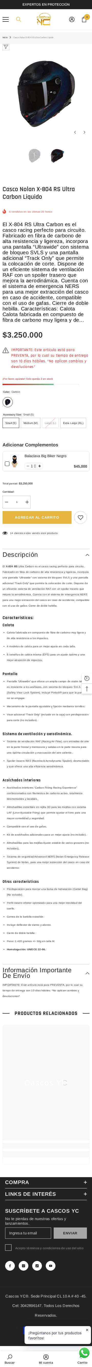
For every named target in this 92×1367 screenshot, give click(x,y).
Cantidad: (9, 491)
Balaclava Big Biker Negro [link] (45, 456)
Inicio (5, 37)
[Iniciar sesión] (71, 19)
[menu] (6, 19)
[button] (28, 466)
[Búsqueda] (19, 19)
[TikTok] (37, 1266)
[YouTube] (50, 1266)
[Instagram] (23, 1266)
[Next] (84, 132)
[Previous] (75, 132)
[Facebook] (10, 1266)
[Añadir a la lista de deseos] (80, 517)
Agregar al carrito (37, 517)
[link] (14, 461)
